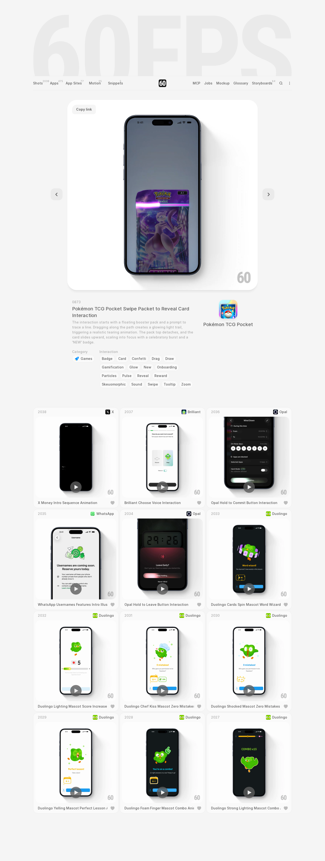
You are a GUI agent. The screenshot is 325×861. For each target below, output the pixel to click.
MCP (196, 83)
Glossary (240, 83)
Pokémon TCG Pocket (228, 324)
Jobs (208, 83)
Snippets (115, 83)
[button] (135, 279)
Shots (38, 83)
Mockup (223, 83)
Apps (54, 83)
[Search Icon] (281, 83)
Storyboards (262, 83)
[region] (162, 195)
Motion (95, 83)
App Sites (74, 83)
